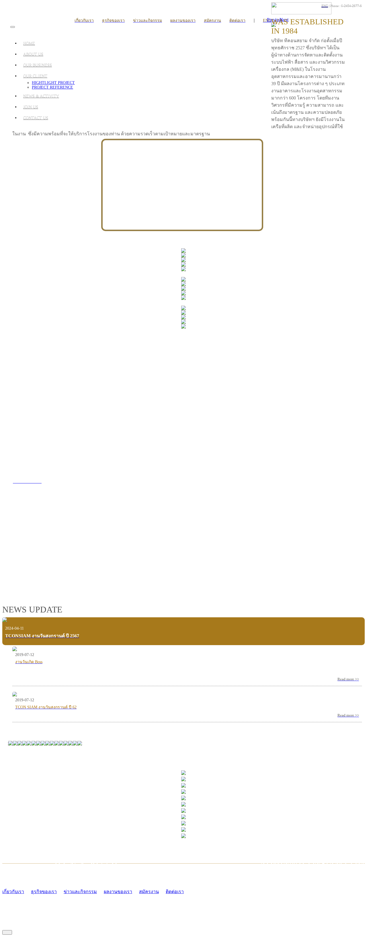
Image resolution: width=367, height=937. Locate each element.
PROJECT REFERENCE (52, 87)
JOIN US (30, 107)
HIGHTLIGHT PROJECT (53, 83)
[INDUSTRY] (183, 251)
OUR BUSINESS (37, 65)
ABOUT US (33, 54)
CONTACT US (35, 118)
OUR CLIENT (35, 76)
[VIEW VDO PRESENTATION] (91, 569)
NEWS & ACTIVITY (41, 96)
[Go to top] (7, 932)
